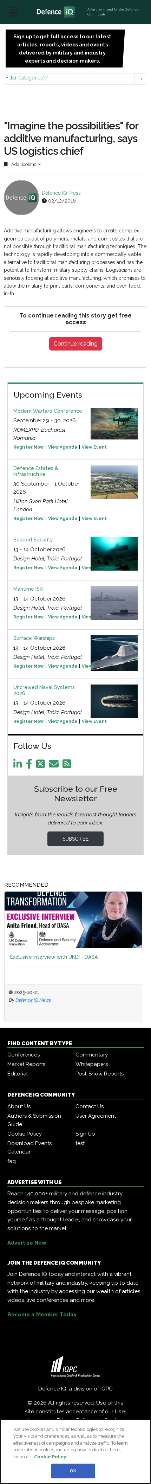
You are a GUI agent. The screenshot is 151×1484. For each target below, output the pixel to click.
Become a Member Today (42, 1314)
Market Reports (26, 1064)
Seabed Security (33, 539)
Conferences (23, 1055)
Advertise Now (26, 1243)
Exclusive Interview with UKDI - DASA (54, 957)
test (80, 1143)
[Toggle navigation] (13, 12)
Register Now (28, 447)
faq (11, 1161)
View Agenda (62, 447)
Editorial (17, 1074)
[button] (75, 79)
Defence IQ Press (61, 193)
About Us (19, 1106)
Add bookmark (25, 164)
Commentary (92, 1055)
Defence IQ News (33, 1000)
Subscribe (75, 839)
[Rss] (68, 766)
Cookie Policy (24, 1134)
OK (73, 1470)
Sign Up (85, 1134)
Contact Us (90, 1106)
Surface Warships (34, 638)
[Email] (55, 766)
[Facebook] (30, 766)
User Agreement (96, 1116)
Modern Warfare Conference (47, 411)
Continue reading (76, 343)
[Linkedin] (19, 766)
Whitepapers (92, 1064)
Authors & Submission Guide (34, 1120)
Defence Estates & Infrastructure (35, 471)
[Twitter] (41, 766)
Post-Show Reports (100, 1074)
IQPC (106, 1389)
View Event (94, 447)
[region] (75, 1451)
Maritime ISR (28, 589)
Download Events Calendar (29, 1147)
